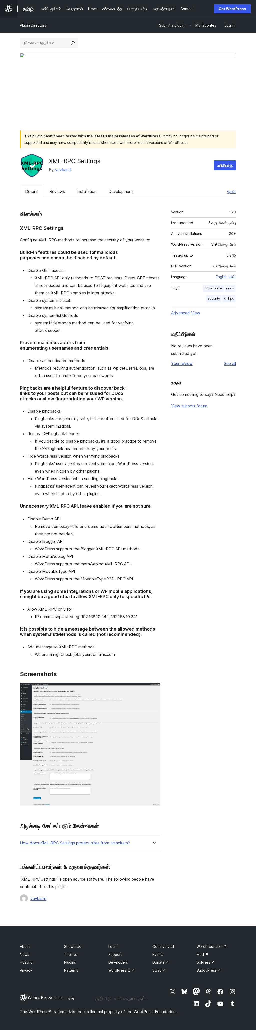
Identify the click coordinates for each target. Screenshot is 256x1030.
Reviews (57, 191)
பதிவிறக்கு (225, 165)
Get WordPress (232, 9)
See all (230, 363)
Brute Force (213, 288)
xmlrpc (229, 298)
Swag (159, 970)
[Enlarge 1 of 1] (153, 689)
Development (120, 191)
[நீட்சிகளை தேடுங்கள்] (73, 43)
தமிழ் (71, 998)
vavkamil (63, 169)
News (24, 954)
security (214, 298)
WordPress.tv (121, 970)
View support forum (189, 405)
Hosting (26, 962)
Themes (71, 954)
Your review (182, 363)
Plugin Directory (33, 25)
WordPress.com (212, 946)
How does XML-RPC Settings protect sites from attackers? (75, 843)
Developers (118, 962)
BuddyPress (209, 970)
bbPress (206, 962)
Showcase (73, 946)
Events (158, 954)
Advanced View (185, 312)
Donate (160, 962)
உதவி (232, 191)
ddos (230, 288)
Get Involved (163, 946)
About (25, 946)
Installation (87, 191)
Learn (113, 946)
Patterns (71, 970)
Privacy (26, 970)
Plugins (70, 962)
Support (115, 954)
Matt (202, 954)
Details (31, 191)
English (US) (226, 277)
